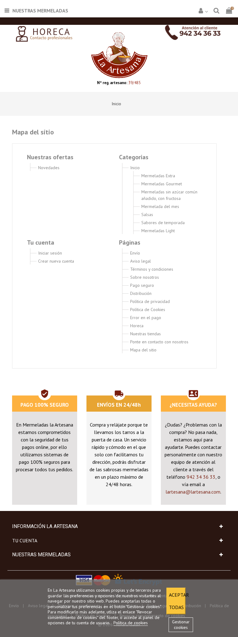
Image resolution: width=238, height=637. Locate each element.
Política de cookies (130, 623)
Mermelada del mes (160, 206)
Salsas (147, 214)
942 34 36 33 (201, 477)
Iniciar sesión (50, 253)
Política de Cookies (147, 309)
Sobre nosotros (144, 277)
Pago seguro (142, 285)
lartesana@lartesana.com (192, 492)
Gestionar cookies (181, 624)
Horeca (136, 325)
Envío (135, 253)
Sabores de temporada (163, 222)
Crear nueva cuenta (56, 261)
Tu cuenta (24, 540)
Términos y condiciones (151, 269)
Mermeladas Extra (158, 175)
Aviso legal (140, 261)
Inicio (135, 167)
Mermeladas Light (158, 230)
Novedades (49, 167)
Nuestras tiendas (145, 334)
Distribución (141, 293)
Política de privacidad (150, 301)
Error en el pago (145, 317)
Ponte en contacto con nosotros (159, 342)
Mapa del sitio (143, 350)
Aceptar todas (177, 601)
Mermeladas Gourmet (161, 184)
